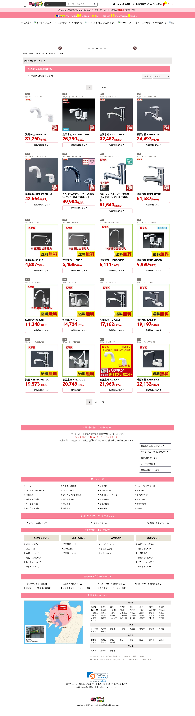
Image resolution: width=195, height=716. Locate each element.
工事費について (69, 553)
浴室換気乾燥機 (32, 499)
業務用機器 (104, 504)
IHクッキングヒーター (35, 490)
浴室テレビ (141, 499)
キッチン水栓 (105, 490)
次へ (104, 87)
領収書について (32, 567)
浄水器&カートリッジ (109, 495)
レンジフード (68, 490)
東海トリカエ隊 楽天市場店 (37, 588)
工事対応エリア (69, 544)
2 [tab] (93, 49)
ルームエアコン (32, 504)
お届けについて (148, 458)
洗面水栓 (28, 61)
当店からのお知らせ (146, 544)
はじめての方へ (107, 544)
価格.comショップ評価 (36, 584)
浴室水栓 (140, 490)
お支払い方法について (151, 446)
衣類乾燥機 (141, 504)
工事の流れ (68, 549)
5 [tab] (105, 49)
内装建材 (66, 508)
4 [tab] (101, 49)
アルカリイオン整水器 (72, 495)
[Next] (135, 48)
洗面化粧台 (104, 499)
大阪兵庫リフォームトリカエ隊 (76, 588)
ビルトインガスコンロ (145, 486)
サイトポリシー (144, 567)
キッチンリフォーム (98, 523)
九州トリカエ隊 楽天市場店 (111, 584)
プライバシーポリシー (147, 562)
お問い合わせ (106, 553)
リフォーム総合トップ (38, 523)
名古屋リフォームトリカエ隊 (112, 588)
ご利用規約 (142, 553)
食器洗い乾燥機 (69, 486)
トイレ (29, 486)
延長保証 (103, 508)
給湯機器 (103, 486)
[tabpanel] (97, 32)
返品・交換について (34, 558)
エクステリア (142, 495)
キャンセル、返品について (153, 452)
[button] (97, 677)
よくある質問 (147, 464)
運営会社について (149, 470)
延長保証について (33, 562)
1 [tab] (89, 49)
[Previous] (60, 48)
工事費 (139, 508)
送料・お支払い (32, 544)
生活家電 (66, 504)
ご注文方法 (30, 549)
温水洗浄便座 (68, 499)
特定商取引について (146, 558)
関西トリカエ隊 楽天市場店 (148, 584)
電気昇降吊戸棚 (32, 508)
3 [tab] (97, 49)
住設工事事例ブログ (71, 584)
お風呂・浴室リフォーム (158, 523)
